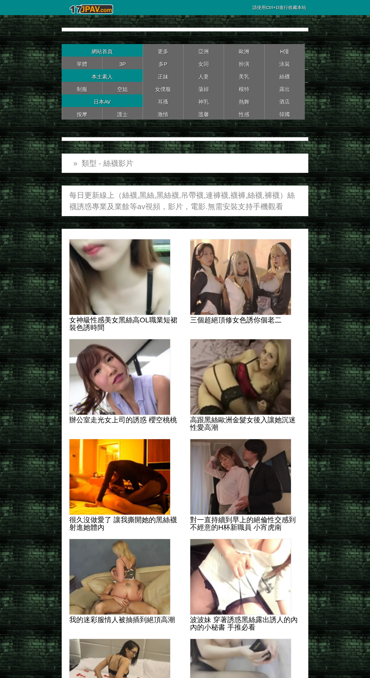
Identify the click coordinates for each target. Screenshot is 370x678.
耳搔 (163, 100)
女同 (204, 63)
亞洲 (204, 50)
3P (122, 63)
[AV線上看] (92, 7)
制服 (82, 88)
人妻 (204, 75)
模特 (244, 88)
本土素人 (102, 75)
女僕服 (163, 88)
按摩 (82, 113)
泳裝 (285, 63)
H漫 (284, 50)
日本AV (102, 100)
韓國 (285, 113)
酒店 (285, 100)
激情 (163, 113)
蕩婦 (204, 88)
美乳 (244, 75)
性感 (244, 113)
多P (163, 63)
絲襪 (285, 75)
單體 (82, 63)
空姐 (123, 88)
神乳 (204, 100)
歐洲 (244, 50)
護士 (123, 113)
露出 (285, 88)
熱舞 (244, 100)
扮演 (244, 63)
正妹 (163, 75)
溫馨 (204, 113)
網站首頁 (102, 50)
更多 (163, 50)
